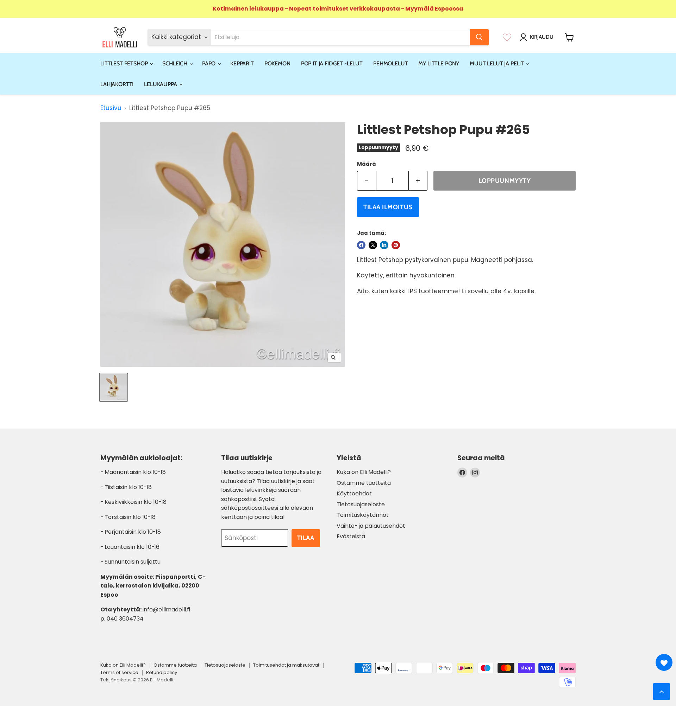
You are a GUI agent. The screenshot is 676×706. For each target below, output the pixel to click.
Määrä (366, 164)
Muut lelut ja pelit (497, 63)
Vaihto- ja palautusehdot (371, 526)
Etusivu (110, 108)
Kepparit (242, 63)
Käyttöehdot (354, 493)
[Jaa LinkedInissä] (384, 245)
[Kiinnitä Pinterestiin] (396, 245)
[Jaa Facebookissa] (361, 245)
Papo (209, 63)
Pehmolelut (390, 63)
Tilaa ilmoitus (388, 207)
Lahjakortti (116, 84)
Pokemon (277, 63)
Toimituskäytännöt (363, 515)
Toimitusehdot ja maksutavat (286, 665)
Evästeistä (351, 536)
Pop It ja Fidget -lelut (332, 63)
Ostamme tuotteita (364, 483)
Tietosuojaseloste (361, 504)
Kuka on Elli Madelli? (364, 472)
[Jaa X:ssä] (373, 245)
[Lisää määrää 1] (418, 181)
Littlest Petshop (124, 63)
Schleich (175, 63)
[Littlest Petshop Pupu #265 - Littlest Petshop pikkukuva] (113, 387)
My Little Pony (438, 63)
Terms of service (119, 672)
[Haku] (479, 37)
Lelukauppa (161, 84)
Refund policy (161, 672)
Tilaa (305, 538)
